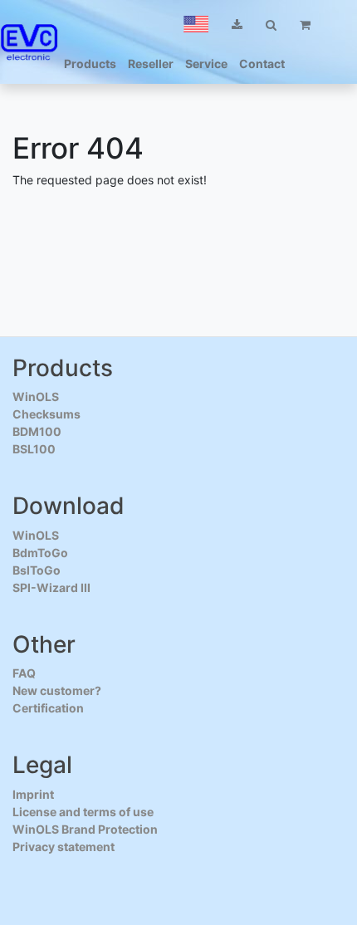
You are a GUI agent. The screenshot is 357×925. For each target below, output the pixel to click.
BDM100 (36, 431)
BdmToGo (40, 553)
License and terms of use (83, 812)
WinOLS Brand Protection (85, 829)
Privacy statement (63, 846)
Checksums (46, 414)
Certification (48, 708)
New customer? (56, 690)
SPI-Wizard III (51, 587)
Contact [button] (262, 63)
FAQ (24, 673)
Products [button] (90, 63)
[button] (196, 24)
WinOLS (35, 396)
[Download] (237, 24)
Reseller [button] (151, 63)
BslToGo (36, 570)
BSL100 (34, 449)
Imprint (33, 794)
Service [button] (206, 63)
